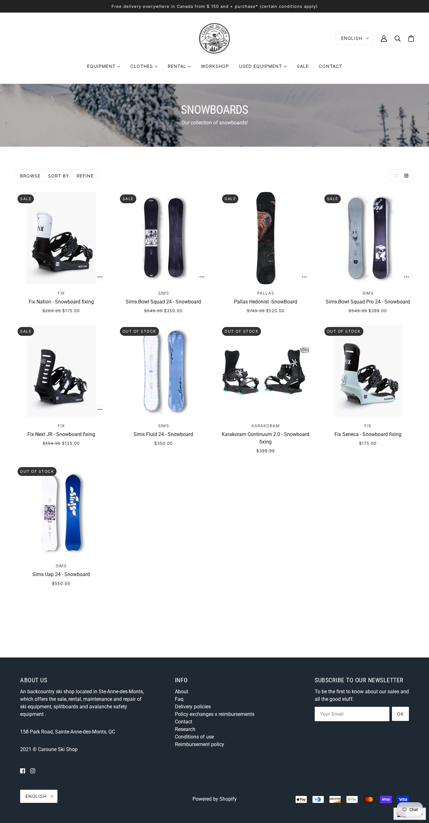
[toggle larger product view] (395, 175)
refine (85, 175)
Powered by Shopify (215, 799)
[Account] (384, 38)
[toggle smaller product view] (407, 175)
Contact (183, 722)
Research (185, 729)
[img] (23, 771)
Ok (400, 714)
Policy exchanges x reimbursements (214, 714)
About (181, 692)
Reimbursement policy (199, 744)
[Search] (397, 38)
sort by (58, 175)
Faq (179, 699)
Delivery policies (193, 707)
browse (30, 175)
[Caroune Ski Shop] (214, 38)
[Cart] (411, 38)
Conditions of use (194, 737)
